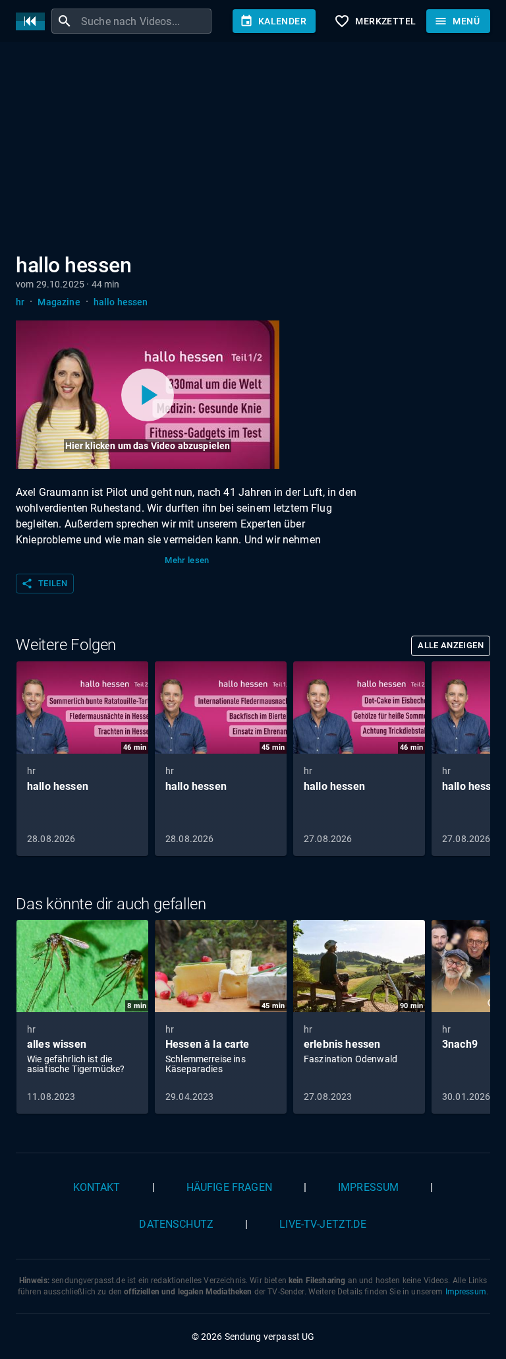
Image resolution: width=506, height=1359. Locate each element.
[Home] (33, 21)
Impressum (368, 1187)
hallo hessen (121, 302)
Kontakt (97, 1187)
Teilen (44, 583)
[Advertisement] (253, 150)
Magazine (59, 302)
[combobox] (144, 21)
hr (20, 302)
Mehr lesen (187, 560)
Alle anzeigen (451, 645)
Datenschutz (176, 1224)
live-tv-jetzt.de (322, 1224)
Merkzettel (375, 21)
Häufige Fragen (229, 1187)
